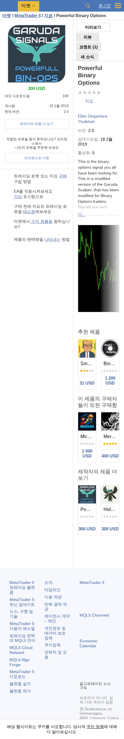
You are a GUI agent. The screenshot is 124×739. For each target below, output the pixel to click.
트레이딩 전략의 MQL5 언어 (22, 638)
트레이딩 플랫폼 (22, 587)
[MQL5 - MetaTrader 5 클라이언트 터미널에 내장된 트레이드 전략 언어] (9, 5)
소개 (48, 582)
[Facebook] (83, 666)
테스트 (29, 211)
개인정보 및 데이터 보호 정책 (55, 633)
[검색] (87, 5)
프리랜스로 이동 (36, 158)
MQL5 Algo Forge (20, 662)
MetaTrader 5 (92, 582)
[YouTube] (110, 666)
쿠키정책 (52, 645)
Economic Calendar (88, 643)
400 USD (110, 455)
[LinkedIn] (83, 675)
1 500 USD (87, 453)
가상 (18, 196)
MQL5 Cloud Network (21, 650)
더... (81, 214)
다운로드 (22, 674)
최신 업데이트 (22, 602)
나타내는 (52, 239)
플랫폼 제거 (20, 691)
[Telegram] (92, 666)
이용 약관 (53, 597)
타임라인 (52, 589)
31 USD (87, 382)
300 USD (87, 528)
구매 (63, 176)
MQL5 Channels (94, 615)
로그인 (105, 5)
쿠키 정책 (95, 726)
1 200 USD (110, 380)
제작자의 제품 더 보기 (37, 124)
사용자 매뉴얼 (22, 626)
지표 (89, 101)
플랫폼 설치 (20, 683)
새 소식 (87, 56)
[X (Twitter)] (101, 666)
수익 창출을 (41, 221)
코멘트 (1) (88, 47)
